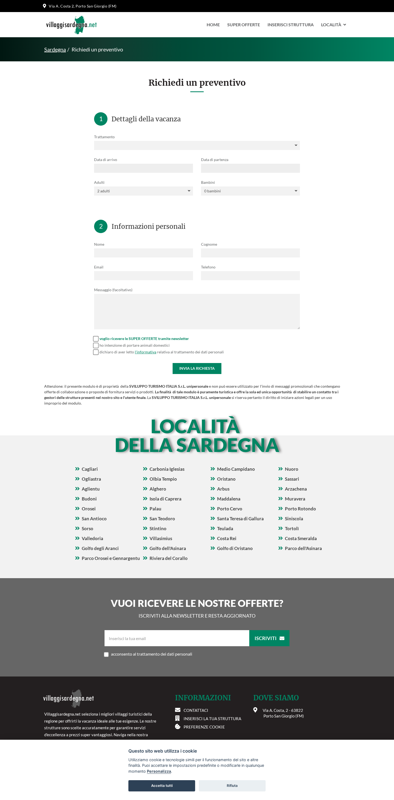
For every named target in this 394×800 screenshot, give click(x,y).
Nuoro (291, 469)
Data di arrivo (105, 159)
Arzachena (296, 489)
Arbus (223, 489)
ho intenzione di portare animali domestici (134, 345)
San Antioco (94, 518)
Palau (155, 508)
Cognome (209, 244)
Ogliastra (91, 479)
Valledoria (92, 538)
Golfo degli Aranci (100, 548)
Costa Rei (226, 538)
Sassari (292, 479)
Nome (99, 244)
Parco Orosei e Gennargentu (111, 558)
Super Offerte (243, 24)
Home (213, 24)
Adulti (99, 182)
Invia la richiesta (197, 368)
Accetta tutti (162, 785)
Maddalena (228, 499)
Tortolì (292, 528)
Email (98, 267)
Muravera (295, 499)
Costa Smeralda (301, 538)
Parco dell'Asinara (303, 548)
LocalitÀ (331, 24)
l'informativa (145, 352)
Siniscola (294, 518)
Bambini (208, 182)
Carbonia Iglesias (167, 469)
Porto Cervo (229, 508)
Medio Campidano (236, 469)
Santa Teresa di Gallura (240, 518)
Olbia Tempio (163, 479)
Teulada (225, 528)
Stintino (158, 528)
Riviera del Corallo (169, 558)
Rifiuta (232, 785)
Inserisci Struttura (290, 24)
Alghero (158, 489)
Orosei (89, 508)
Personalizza (159, 771)
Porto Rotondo (300, 508)
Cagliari (90, 469)
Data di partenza (214, 159)
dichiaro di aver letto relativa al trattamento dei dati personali (161, 352)
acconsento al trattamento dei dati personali (151, 653)
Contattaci (196, 710)
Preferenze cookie (204, 726)
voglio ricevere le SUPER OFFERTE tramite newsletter (144, 338)
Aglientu (91, 489)
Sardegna (55, 49)
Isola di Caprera (165, 499)
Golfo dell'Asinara (168, 548)
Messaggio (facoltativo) (113, 289)
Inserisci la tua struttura (212, 718)
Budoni (89, 499)
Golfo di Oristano (235, 548)
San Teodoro (162, 518)
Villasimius (161, 538)
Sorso (87, 528)
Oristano (226, 479)
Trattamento (104, 136)
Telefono (208, 267)
